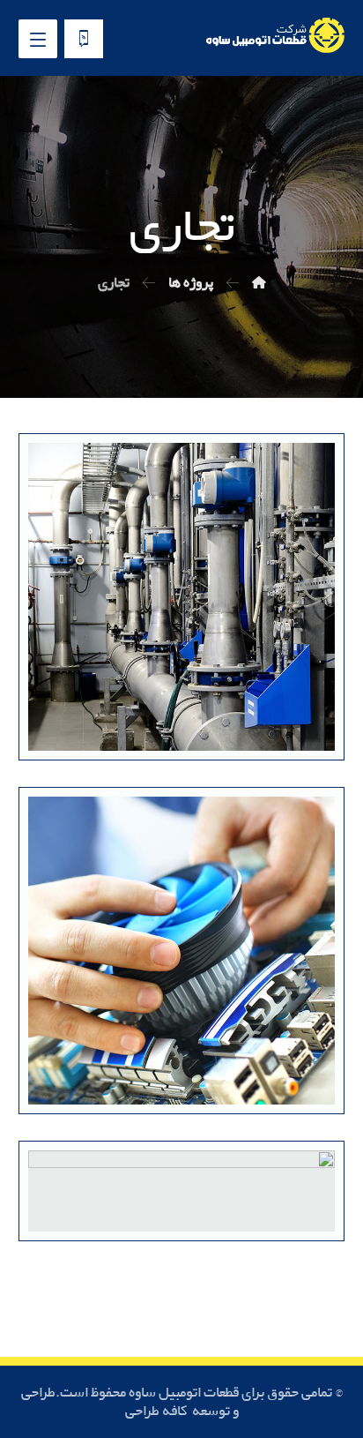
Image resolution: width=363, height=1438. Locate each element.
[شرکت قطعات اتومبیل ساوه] (259, 283)
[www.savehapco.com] (274, 35)
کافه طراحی (157, 1411)
